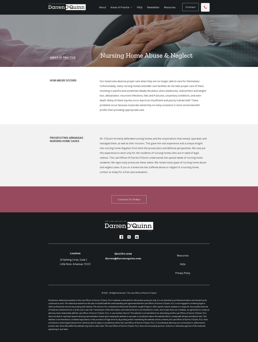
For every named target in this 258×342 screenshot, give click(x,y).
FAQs (140, 7)
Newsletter (153, 7)
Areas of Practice (119, 7)
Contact (190, 7)
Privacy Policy (182, 273)
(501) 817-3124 (123, 253)
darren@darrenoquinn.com (123, 258)
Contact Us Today (129, 199)
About (102, 7)
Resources (170, 7)
